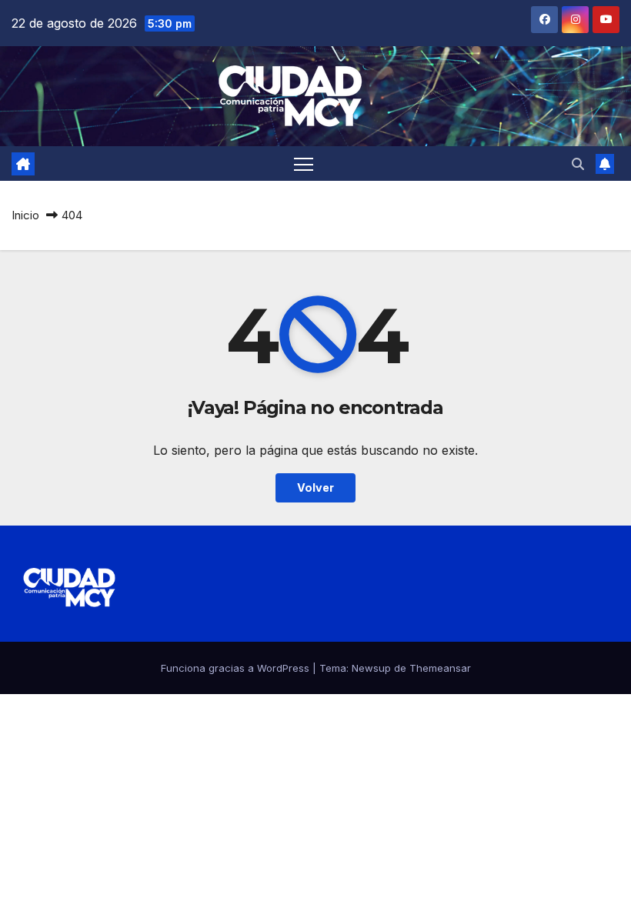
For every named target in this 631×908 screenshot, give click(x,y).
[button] (578, 164)
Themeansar (440, 668)
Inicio (25, 215)
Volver (315, 487)
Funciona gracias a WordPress (236, 668)
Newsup (371, 668)
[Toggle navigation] (303, 163)
